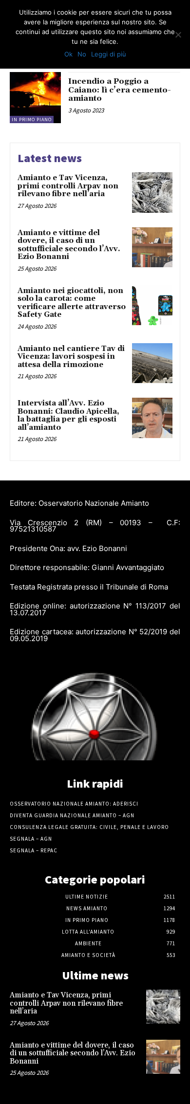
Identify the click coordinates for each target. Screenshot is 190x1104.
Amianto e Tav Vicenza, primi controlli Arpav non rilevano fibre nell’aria (68, 186)
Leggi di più (108, 54)
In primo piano (32, 119)
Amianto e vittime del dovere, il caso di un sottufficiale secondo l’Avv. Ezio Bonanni (69, 245)
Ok (68, 54)
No (81, 54)
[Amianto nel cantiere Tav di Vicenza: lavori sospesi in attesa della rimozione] (152, 363)
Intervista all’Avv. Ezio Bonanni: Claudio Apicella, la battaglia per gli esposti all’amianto (68, 415)
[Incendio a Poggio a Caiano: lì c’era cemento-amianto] (35, 97)
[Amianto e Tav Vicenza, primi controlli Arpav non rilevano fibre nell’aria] (152, 192)
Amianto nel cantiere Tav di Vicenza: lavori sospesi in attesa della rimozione (71, 356)
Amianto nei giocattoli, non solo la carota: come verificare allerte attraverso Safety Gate (72, 303)
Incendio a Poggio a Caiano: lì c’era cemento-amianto (119, 89)
